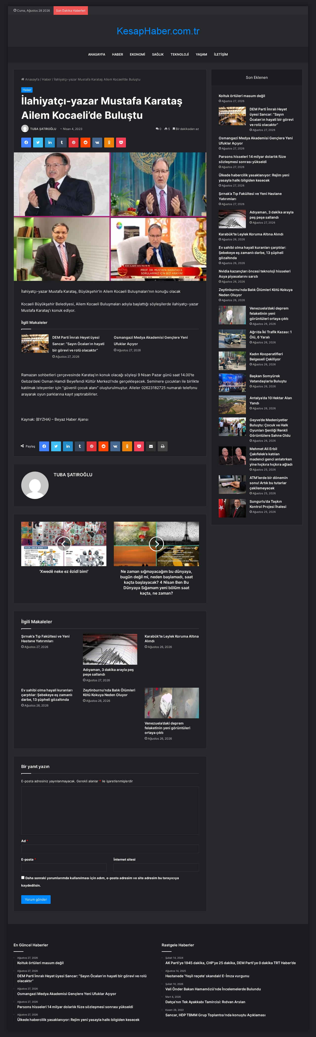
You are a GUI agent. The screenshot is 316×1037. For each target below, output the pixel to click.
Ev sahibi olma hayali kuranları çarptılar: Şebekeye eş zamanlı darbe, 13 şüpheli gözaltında (47, 695)
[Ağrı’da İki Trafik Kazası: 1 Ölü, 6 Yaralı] (232, 339)
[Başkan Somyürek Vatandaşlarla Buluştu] (232, 382)
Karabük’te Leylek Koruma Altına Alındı (251, 234)
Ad (24, 841)
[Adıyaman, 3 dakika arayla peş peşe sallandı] (110, 649)
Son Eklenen (257, 77)
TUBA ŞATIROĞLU (43, 129)
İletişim (221, 54)
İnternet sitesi (125, 859)
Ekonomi (137, 54)
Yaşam (201, 54)
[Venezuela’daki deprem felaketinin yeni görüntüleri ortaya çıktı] (172, 703)
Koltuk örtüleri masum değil (242, 96)
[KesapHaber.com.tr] (158, 31)
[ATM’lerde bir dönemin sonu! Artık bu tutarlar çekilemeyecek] (232, 484)
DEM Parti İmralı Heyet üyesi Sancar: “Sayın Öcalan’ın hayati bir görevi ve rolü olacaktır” (78, 343)
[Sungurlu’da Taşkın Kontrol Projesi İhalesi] (232, 508)
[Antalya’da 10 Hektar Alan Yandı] (232, 404)
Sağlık (158, 54)
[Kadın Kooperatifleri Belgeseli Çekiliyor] (232, 361)
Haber (117, 54)
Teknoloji (180, 54)
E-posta (28, 859)
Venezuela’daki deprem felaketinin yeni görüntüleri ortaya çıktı (167, 728)
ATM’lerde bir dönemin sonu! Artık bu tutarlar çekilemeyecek (269, 483)
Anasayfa (96, 54)
